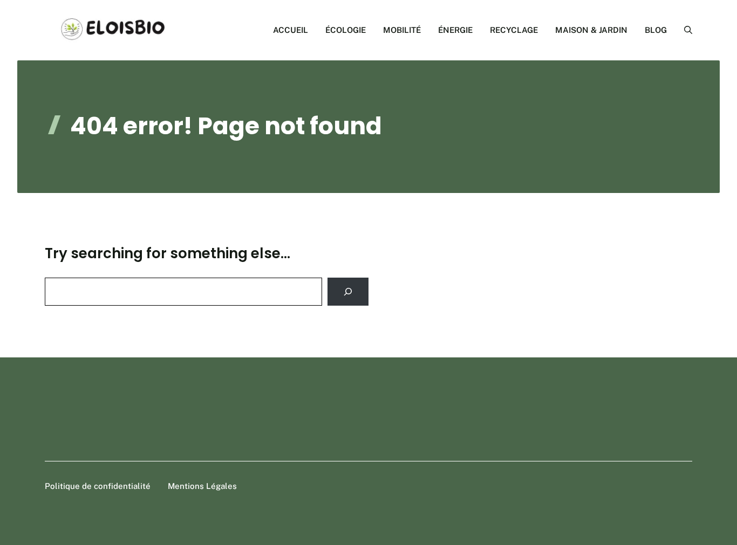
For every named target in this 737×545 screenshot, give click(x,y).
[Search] (347, 292)
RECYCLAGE (514, 30)
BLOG (656, 30)
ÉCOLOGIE (345, 30)
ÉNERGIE (455, 30)
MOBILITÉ (402, 30)
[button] (683, 30)
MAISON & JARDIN (591, 30)
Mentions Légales (202, 486)
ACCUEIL (290, 30)
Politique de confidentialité (98, 486)
